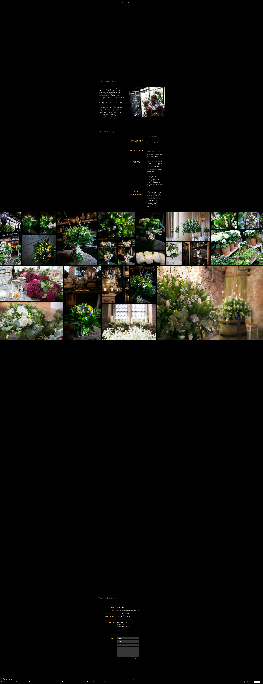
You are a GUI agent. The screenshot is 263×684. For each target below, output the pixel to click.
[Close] (261, 682)
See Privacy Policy (106, 681)
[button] (137, 141)
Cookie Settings (249, 681)
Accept (257, 681)
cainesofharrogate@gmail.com (128, 610)
